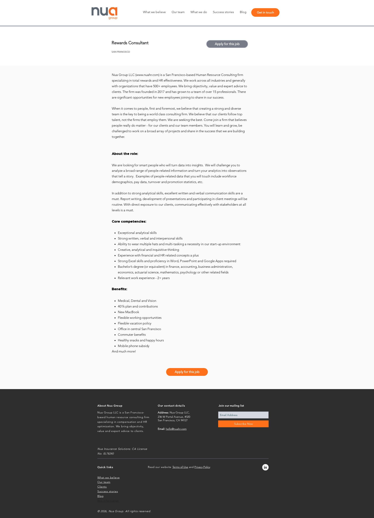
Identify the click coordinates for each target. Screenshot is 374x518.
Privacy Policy (202, 467)
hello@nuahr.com (176, 429)
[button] (199, 12)
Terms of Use (180, 467)
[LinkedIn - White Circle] (265, 467)
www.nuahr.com (147, 75)
